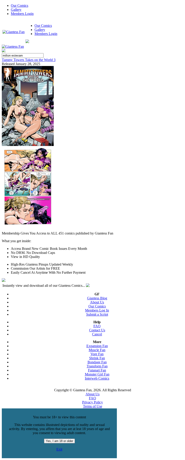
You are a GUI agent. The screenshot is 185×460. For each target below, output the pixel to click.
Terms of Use (92, 406)
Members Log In (97, 310)
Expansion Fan (97, 346)
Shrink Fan (97, 358)
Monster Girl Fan (97, 374)
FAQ (97, 326)
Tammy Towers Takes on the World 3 (29, 60)
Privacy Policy (92, 402)
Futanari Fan (97, 370)
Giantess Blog (97, 298)
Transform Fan (97, 366)
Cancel (97, 334)
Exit (59, 449)
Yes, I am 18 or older (59, 441)
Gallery (16, 9)
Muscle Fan (97, 350)
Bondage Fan (97, 362)
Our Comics (19, 5)
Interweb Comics (97, 378)
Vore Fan (97, 354)
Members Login (22, 14)
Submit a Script (97, 314)
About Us (97, 302)
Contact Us (97, 330)
